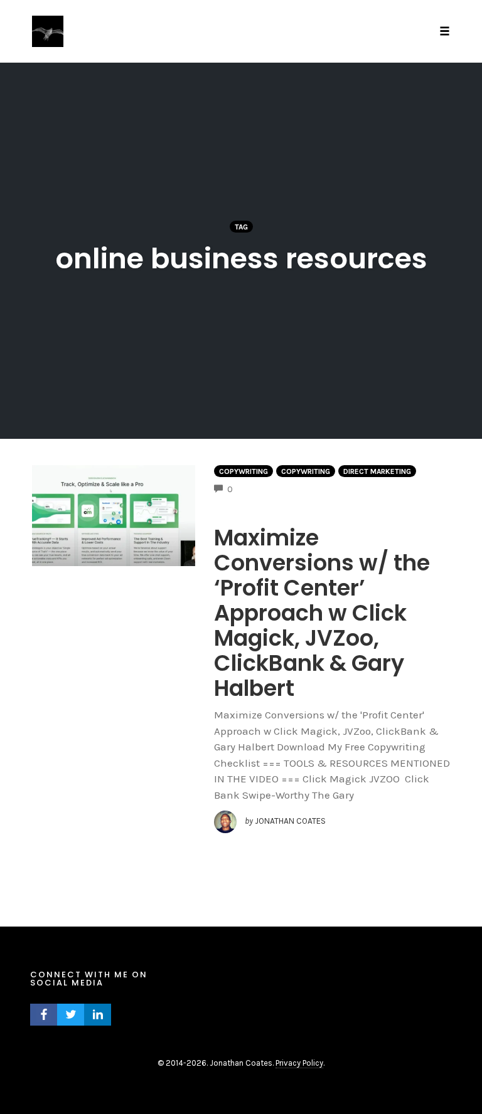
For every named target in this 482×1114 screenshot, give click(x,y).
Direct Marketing (377, 471)
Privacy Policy (299, 1063)
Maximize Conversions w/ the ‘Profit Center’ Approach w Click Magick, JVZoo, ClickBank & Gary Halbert (322, 612)
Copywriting (243, 471)
